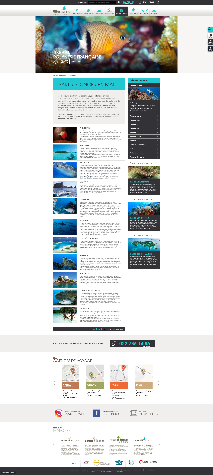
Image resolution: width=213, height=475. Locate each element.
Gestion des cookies (8, 473)
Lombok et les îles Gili (90, 290)
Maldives (84, 145)
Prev (54, 383)
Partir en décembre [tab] (137, 157)
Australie (84, 162)
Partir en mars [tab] (135, 120)
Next (159, 383)
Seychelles (85, 273)
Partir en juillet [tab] (135, 136)
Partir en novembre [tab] (137, 153)
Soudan (84, 220)
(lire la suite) (83, 141)
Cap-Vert (84, 199)
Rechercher (82, 2)
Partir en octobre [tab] (136, 149)
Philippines (85, 127)
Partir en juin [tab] (135, 132)
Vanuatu (84, 308)
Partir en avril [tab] (135, 124)
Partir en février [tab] (135, 116)
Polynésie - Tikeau (89, 238)
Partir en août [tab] (135, 140)
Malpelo (84, 182)
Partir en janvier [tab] (136, 85)
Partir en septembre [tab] (137, 145)
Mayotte (84, 255)
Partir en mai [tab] (134, 128)
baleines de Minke (87, 176)
